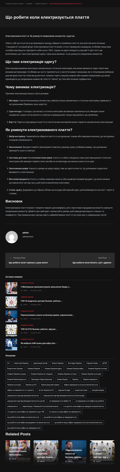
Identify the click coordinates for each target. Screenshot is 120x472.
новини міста (12, 406)
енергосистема (81, 390)
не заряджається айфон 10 (60, 401)
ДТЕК (104, 363)
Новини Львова (27, 297)
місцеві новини (98, 390)
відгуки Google (64, 390)
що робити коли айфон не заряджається (60, 417)
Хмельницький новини (50, 385)
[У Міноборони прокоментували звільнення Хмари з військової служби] (11, 288)
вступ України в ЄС (46, 390)
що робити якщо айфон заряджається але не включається (78, 423)
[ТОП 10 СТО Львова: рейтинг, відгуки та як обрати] (11, 330)
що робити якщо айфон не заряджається (23, 428)
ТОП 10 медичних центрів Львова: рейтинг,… (42, 301)
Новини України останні (67, 374)
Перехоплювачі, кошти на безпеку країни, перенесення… (47, 315)
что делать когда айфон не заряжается (65, 412)
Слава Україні (62, 379)
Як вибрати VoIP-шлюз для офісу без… (39, 343)
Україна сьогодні (14, 385)
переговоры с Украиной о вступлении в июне (40, 406)
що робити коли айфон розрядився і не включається (28, 423)
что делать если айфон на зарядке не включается (83, 406)
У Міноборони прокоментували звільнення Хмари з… (46, 287)
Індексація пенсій (40, 363)
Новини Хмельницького (16, 379)
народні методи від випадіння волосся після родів (63, 396)
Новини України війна (75, 368)
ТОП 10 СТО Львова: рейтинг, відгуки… (39, 329)
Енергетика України (15, 368)
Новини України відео (53, 368)
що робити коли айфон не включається (23, 417)
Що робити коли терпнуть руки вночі (28, 262)
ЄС (8, 363)
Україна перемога (90, 379)
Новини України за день (16, 374)
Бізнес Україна (58, 363)
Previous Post (19, 258)
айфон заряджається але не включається (81, 385)
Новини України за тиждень (42, 374)
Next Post (102, 258)
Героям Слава (92, 363)
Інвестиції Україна (21, 363)
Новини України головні (97, 368)
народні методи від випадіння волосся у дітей (26, 401)
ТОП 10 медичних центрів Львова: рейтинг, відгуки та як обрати (45, 457)
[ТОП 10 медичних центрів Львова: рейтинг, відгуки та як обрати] (11, 302)
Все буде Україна (75, 363)
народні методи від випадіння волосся (23, 396)
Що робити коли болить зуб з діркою (92, 262)
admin (25, 290)
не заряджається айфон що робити (90, 401)
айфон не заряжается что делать (20, 390)
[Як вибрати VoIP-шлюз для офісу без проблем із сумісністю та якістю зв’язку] (11, 344)
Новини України (27, 283)
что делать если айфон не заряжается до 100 (25, 412)
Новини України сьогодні (91, 374)
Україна (75, 379)
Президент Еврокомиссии (41, 379)
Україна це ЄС (31, 385)
